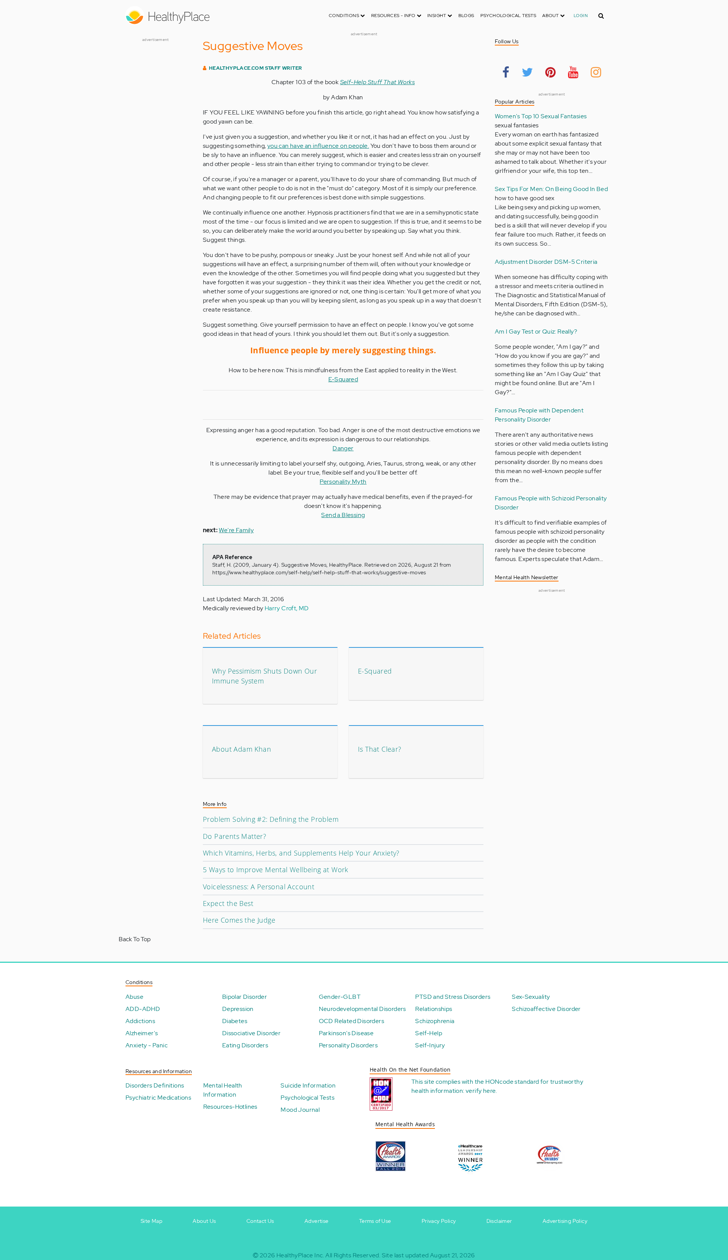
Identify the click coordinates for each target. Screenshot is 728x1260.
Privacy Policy (439, 1221)
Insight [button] (437, 16)
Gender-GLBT (340, 997)
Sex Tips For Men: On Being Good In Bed (551, 189)
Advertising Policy (565, 1221)
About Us (204, 1221)
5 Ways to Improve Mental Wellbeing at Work (275, 869)
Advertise (316, 1221)
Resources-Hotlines (230, 1107)
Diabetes (234, 1021)
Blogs (466, 16)
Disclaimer (499, 1221)
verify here (481, 1091)
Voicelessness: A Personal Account (258, 886)
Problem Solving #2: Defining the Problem (271, 819)
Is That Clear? (380, 749)
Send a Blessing (343, 515)
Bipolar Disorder (244, 997)
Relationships (433, 1009)
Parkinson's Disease (346, 1033)
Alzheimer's (142, 1033)
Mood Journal (300, 1110)
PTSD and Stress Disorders (452, 997)
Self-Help (428, 1033)
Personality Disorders (348, 1045)
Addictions (140, 1021)
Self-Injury (430, 1045)
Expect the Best (228, 903)
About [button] (551, 16)
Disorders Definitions (155, 1085)
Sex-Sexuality (531, 997)
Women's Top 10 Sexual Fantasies (541, 116)
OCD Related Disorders (351, 1021)
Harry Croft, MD (287, 608)
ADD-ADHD (143, 1009)
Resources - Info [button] (394, 16)
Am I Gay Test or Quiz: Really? (536, 331)
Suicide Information (308, 1085)
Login (581, 15)
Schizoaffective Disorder (546, 1009)
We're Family (236, 530)
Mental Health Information (222, 1090)
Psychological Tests (508, 16)
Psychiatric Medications (158, 1098)
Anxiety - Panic (147, 1045)
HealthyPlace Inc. (300, 1255)
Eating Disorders (245, 1045)
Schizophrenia (434, 1021)
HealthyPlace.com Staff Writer (255, 68)
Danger (343, 448)
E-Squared (343, 379)
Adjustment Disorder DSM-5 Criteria (546, 262)
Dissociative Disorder (251, 1033)
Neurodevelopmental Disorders (362, 1009)
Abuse (134, 997)
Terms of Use (375, 1221)
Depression (238, 1009)
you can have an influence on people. (318, 146)
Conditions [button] (344, 16)
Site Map (151, 1221)
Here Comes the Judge (239, 920)
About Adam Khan (241, 749)
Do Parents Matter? (234, 836)
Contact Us (260, 1221)
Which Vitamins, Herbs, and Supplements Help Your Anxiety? (301, 852)
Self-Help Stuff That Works (377, 82)
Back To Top (135, 939)
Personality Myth (343, 482)
